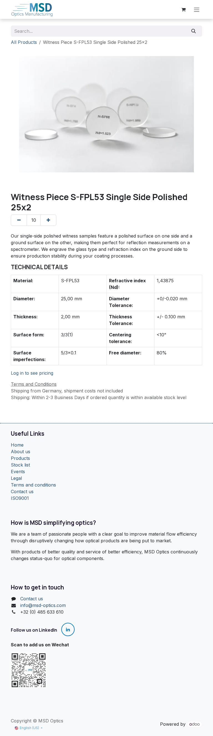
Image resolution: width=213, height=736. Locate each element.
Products (20, 458)
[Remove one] (19, 220)
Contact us (22, 491)
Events (18, 471)
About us (20, 451)
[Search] (193, 31)
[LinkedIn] (68, 629)
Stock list (20, 465)
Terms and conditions (33, 485)
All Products (24, 42)
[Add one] (48, 220)
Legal (16, 478)
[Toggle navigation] (196, 9)
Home (17, 445)
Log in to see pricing (32, 373)
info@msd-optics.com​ (43, 605)
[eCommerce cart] (183, 9)
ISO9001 (20, 498)
